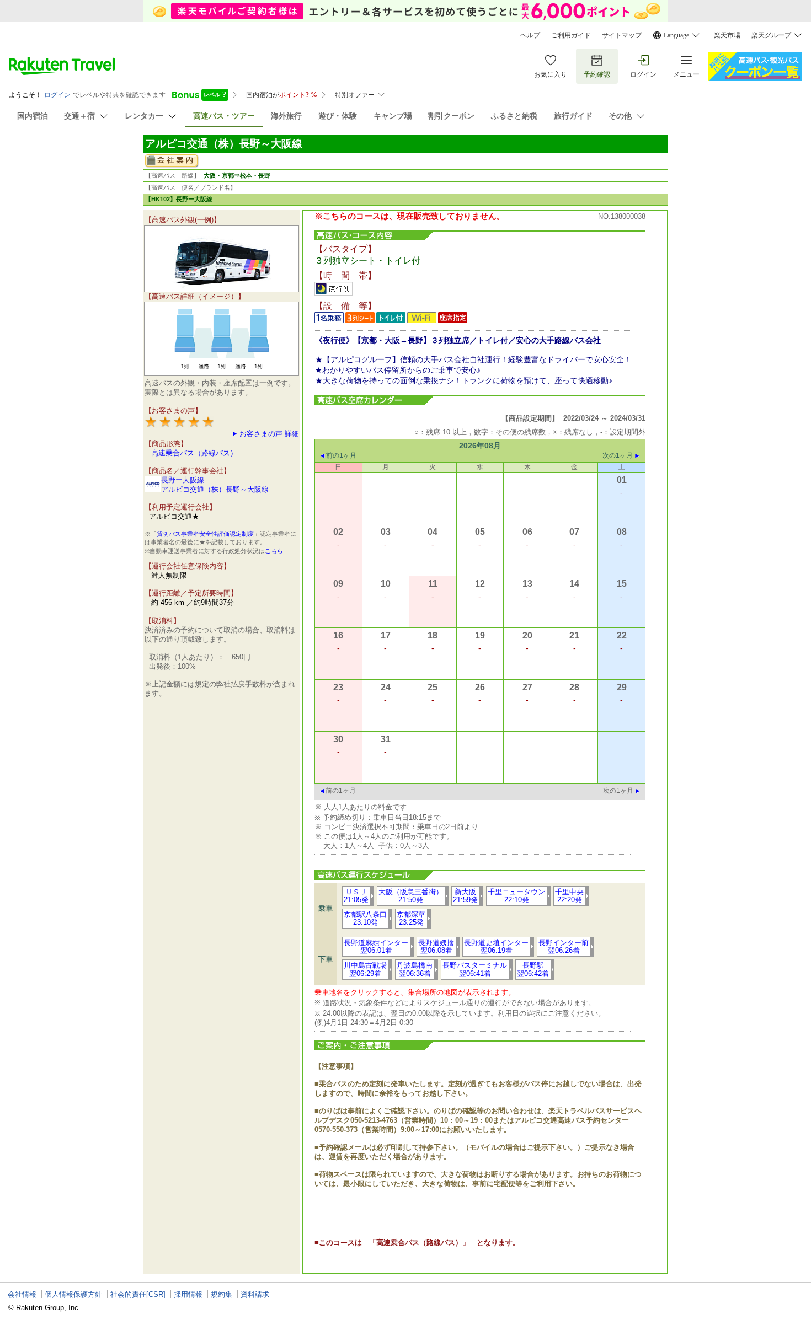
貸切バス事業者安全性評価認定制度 (205, 533)
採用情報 (188, 1294)
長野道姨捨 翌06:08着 (436, 946)
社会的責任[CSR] (138, 1294)
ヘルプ (530, 35)
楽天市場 (727, 35)
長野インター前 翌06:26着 (563, 946)
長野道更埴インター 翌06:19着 (496, 946)
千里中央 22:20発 (569, 896)
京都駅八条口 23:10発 (365, 918)
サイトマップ (622, 35)
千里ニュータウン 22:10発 (516, 896)
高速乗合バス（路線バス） (194, 453)
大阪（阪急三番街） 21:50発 (410, 896)
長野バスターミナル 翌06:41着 (474, 969)
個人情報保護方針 (73, 1294)
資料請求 (255, 1294)
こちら (274, 551)
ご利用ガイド (571, 35)
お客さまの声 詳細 (269, 434)
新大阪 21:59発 (465, 896)
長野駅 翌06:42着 (533, 969)
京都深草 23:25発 (411, 918)
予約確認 (597, 74)
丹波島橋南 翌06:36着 (415, 969)
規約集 (221, 1294)
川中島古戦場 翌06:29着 (365, 969)
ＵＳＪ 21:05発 (356, 896)
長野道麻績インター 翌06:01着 (376, 946)
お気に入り (550, 74)
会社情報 (22, 1294)
